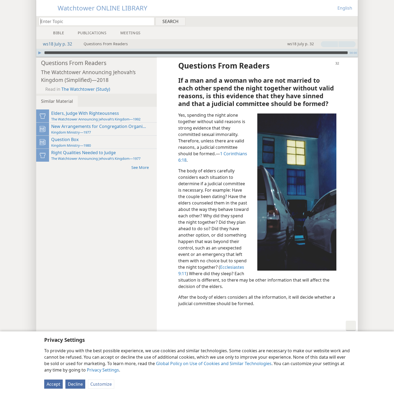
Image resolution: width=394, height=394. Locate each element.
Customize (101, 384)
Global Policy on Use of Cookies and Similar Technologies (214, 363)
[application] (197, 53)
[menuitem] (351, 21)
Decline (75, 384)
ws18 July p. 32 (57, 44)
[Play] (40, 53)
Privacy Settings (103, 370)
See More (140, 167)
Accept (53, 384)
